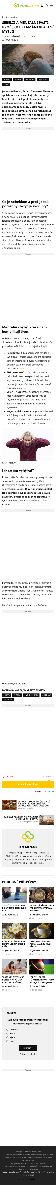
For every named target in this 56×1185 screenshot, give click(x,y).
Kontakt (12, 1172)
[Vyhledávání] (47, 5)
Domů (4, 1172)
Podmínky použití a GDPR (33, 1172)
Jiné (11, 1041)
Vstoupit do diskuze (28, 784)
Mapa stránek (28, 1175)
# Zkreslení (8, 700)
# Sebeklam (46, 695)
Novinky (18, 80)
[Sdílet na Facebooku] (49, 792)
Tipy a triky (29, 80)
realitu (22, 368)
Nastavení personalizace (28, 1179)
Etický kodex (49, 1172)
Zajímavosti (42, 80)
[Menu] (51, 5)
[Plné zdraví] (26, 5)
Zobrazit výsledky (28, 1054)
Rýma (12, 1037)
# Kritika (17, 695)
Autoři (18, 1172)
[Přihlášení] (42, 5)
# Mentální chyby (31, 695)
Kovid (12, 1033)
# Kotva (6, 695)
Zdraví (6, 84)
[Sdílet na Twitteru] (53, 792)
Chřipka (14, 1029)
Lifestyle (7, 80)
